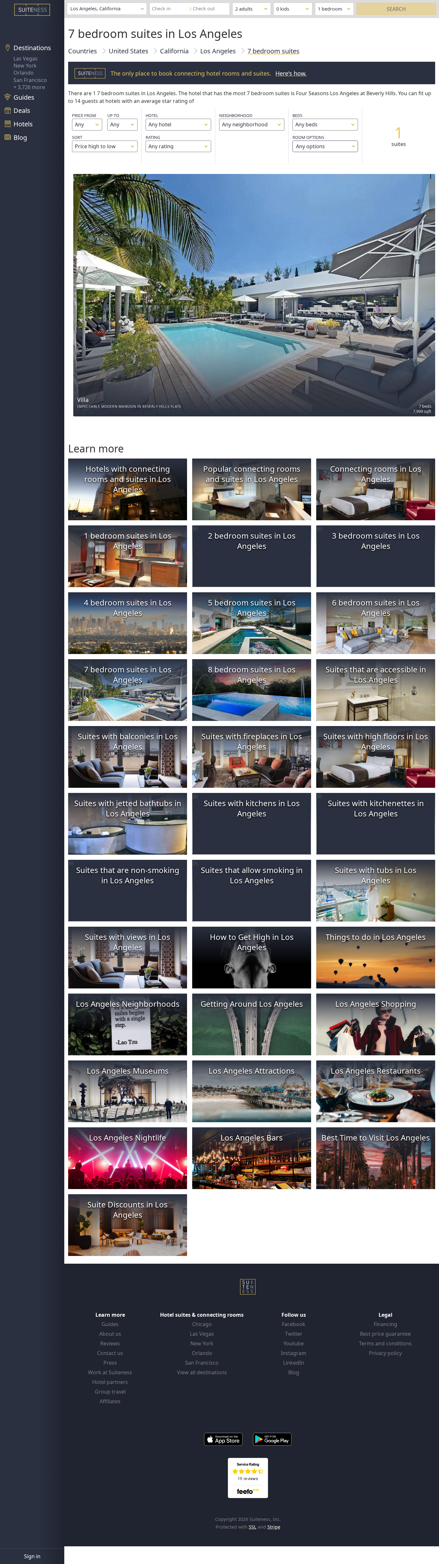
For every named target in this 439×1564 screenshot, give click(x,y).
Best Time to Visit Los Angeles (375, 1137)
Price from (84, 115)
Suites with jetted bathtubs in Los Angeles (127, 808)
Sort (77, 137)
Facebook (293, 1324)
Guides (110, 1324)
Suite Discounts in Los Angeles (127, 1209)
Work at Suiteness (110, 1372)
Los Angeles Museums (128, 1070)
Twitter (293, 1333)
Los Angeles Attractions (252, 1070)
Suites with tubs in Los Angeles (376, 875)
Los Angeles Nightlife (127, 1137)
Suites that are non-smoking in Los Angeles (127, 875)
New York (25, 65)
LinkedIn (293, 1362)
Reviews (110, 1343)
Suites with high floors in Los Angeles (375, 741)
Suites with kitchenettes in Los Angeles (376, 808)
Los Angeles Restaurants (376, 1070)
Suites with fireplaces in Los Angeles (252, 741)
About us (110, 1333)
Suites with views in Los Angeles (127, 942)
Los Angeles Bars (251, 1137)
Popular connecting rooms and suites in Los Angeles (251, 473)
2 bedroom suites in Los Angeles (252, 540)
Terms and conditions (385, 1343)
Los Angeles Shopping (375, 1003)
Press (110, 1362)
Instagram (293, 1353)
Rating (153, 137)
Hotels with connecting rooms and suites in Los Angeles (127, 479)
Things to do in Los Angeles (376, 937)
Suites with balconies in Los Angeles (128, 741)
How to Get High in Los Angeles (252, 942)
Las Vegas (25, 58)
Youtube (293, 1343)
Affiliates (110, 1401)
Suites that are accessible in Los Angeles (376, 674)
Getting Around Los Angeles (252, 1003)
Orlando (23, 72)
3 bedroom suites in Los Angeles (376, 540)
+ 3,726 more (29, 87)
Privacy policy (385, 1353)
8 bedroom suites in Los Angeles (252, 674)
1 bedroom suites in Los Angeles (128, 540)
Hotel (152, 115)
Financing (385, 1324)
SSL (252, 1527)
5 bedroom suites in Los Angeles (252, 607)
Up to (113, 115)
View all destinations (202, 1372)
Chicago (202, 1324)
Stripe (273, 1527)
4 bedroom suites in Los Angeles (128, 607)
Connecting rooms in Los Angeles (375, 473)
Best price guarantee (385, 1333)
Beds (297, 115)
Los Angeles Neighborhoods (128, 1003)
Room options (308, 142)
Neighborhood (235, 115)
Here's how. (291, 73)
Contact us (110, 1353)
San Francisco (30, 80)
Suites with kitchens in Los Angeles (252, 808)
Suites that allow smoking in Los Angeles (252, 875)
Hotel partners (110, 1382)
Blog (293, 1372)
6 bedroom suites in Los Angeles (376, 607)
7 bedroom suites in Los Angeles (128, 674)
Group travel (110, 1391)
